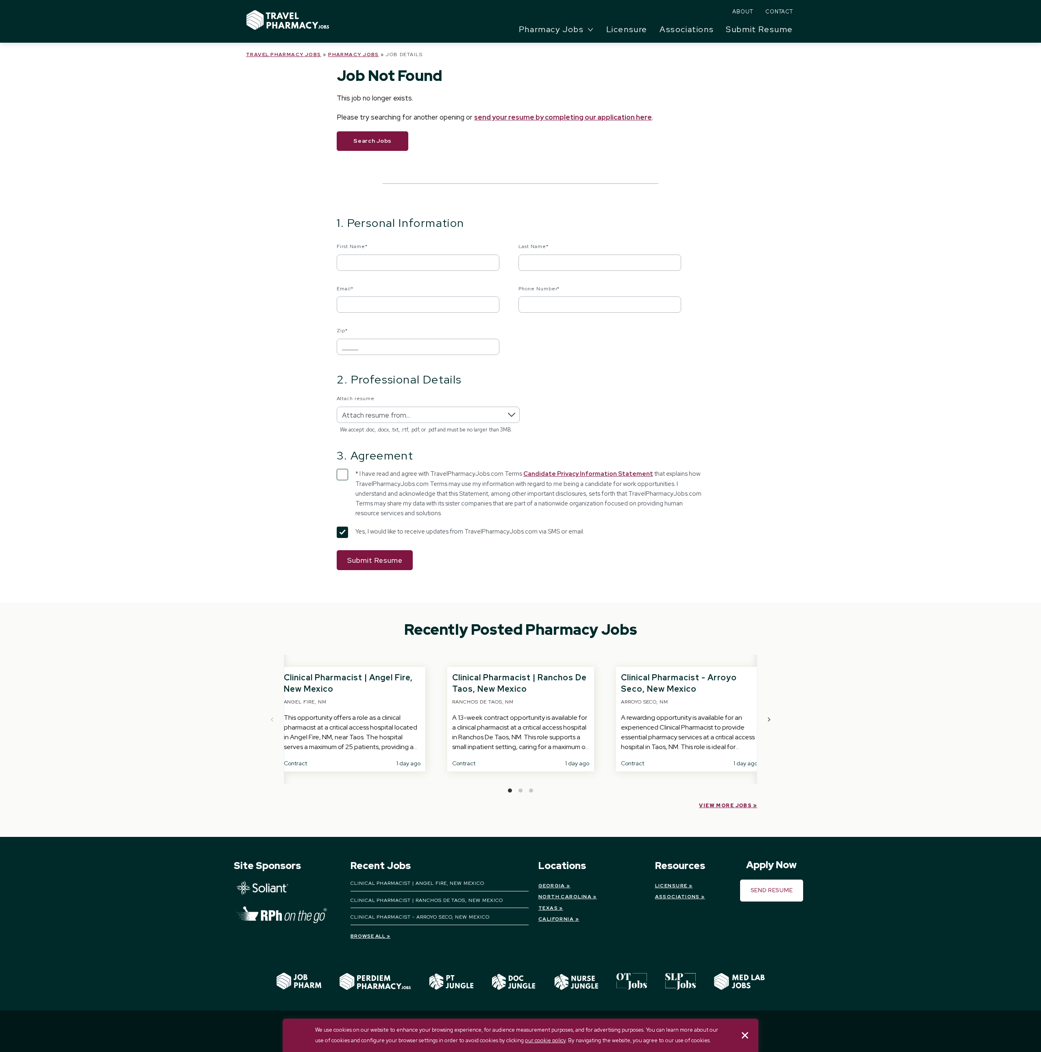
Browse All (368, 936)
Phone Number (539, 288)
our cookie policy (545, 1040)
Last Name (533, 246)
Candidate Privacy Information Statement (588, 474)
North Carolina (565, 896)
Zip (342, 330)
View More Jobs (725, 805)
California (556, 919)
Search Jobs (372, 140)
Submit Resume (759, 29)
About (742, 11)
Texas (548, 908)
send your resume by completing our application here (563, 117)
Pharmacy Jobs (353, 54)
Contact (779, 11)
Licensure (626, 29)
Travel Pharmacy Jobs (283, 54)
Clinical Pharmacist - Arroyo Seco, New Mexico (420, 917)
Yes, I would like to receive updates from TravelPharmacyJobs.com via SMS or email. (469, 531)
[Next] (768, 719)
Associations (687, 29)
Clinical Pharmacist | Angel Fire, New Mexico (417, 883)
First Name (352, 246)
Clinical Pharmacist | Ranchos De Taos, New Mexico (427, 900)
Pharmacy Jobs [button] (551, 29)
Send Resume (772, 890)
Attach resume (355, 398)
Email (345, 288)
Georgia (551, 885)
